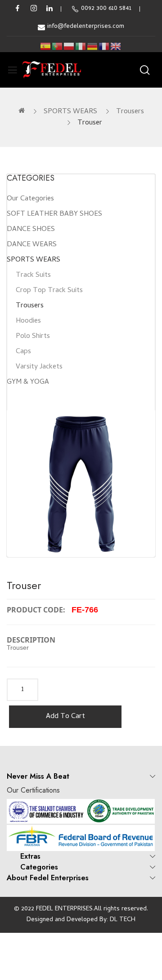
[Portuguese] (57, 46)
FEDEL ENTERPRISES (64, 909)
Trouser (89, 123)
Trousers (130, 112)
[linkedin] (49, 9)
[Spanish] (46, 46)
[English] (116, 46)
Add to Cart (65, 717)
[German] (93, 46)
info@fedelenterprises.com (85, 27)
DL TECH (122, 920)
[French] (104, 46)
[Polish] (69, 46)
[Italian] (81, 46)
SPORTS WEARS (70, 112)
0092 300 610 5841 (106, 9)
